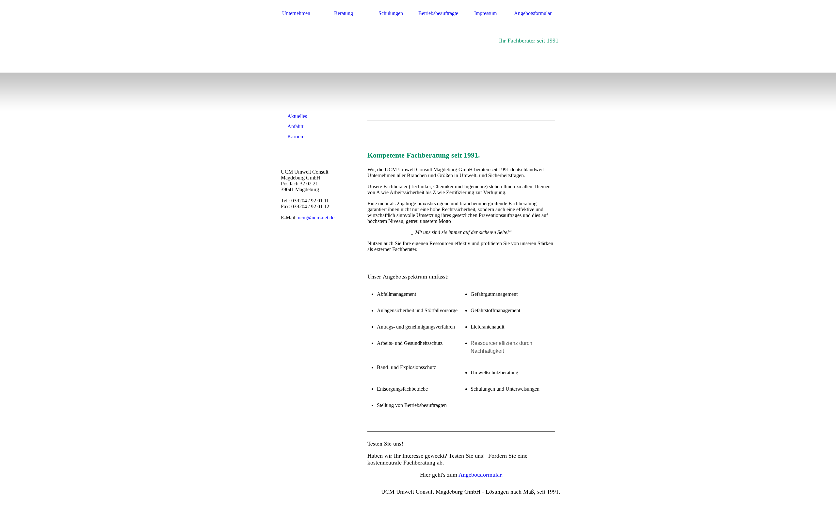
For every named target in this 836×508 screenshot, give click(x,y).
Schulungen (390, 13)
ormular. (493, 474)
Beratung (343, 13)
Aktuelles (297, 116)
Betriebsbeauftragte (438, 13)
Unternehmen (296, 13)
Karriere (295, 136)
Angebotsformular (533, 13)
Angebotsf (470, 474)
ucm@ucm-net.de (316, 217)
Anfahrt (295, 126)
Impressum (485, 13)
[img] (317, 74)
